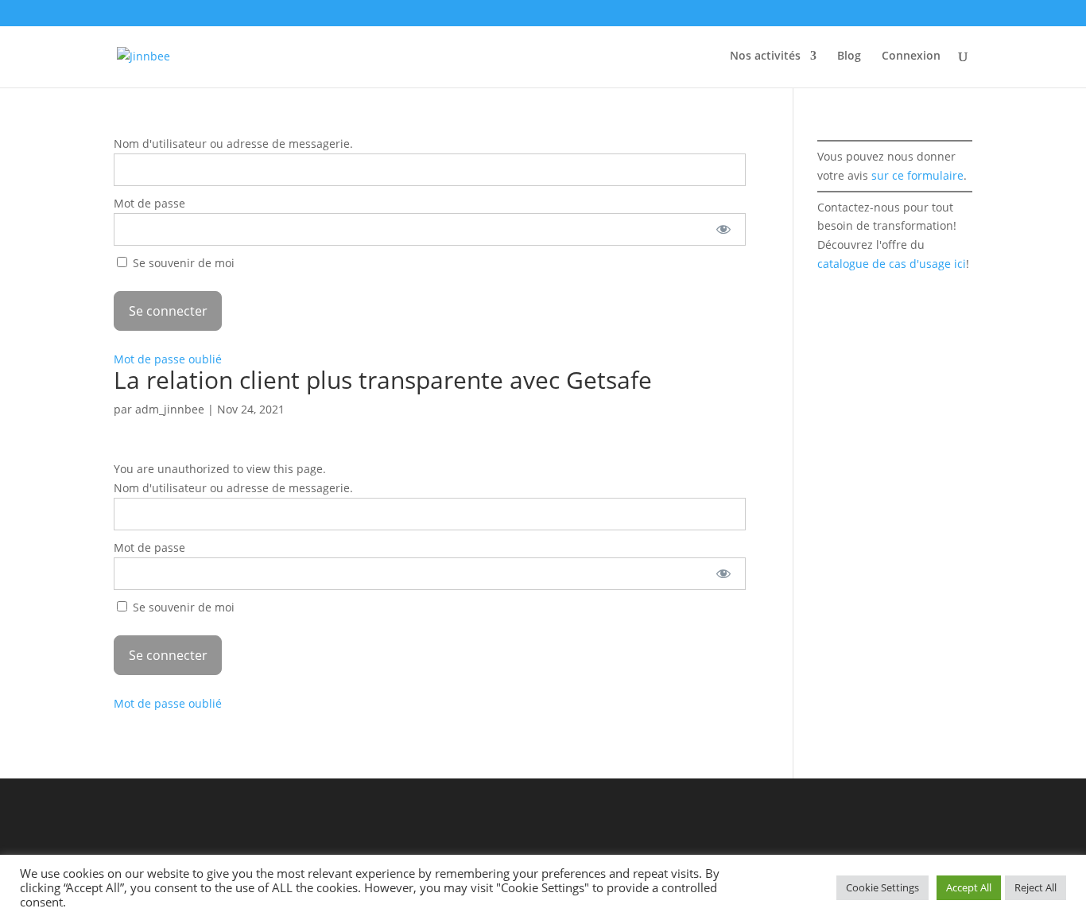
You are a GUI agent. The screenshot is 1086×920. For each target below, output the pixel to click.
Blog (849, 56)
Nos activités (765, 56)
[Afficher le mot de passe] (723, 229)
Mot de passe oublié (168, 359)
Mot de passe (149, 203)
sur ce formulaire (917, 175)
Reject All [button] (1035, 887)
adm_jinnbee (169, 409)
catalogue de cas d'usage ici (891, 263)
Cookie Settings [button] (882, 887)
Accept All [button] (968, 887)
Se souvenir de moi (182, 262)
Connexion (911, 56)
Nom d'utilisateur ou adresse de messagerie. (233, 143)
